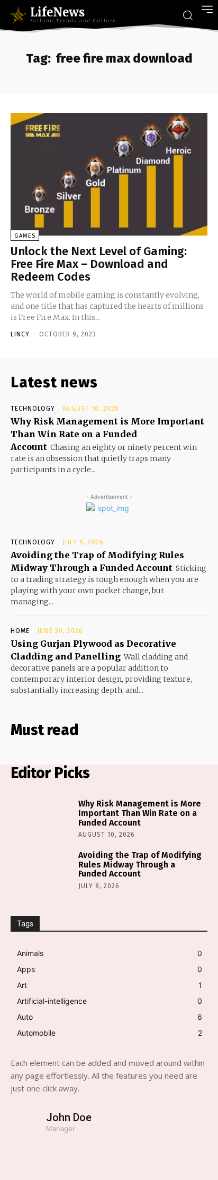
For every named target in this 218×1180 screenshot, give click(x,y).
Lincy (20, 334)
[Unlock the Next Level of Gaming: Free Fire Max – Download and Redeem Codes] (109, 174)
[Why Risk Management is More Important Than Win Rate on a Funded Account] (42, 817)
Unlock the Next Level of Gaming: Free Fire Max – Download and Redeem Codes (99, 264)
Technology (33, 408)
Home (20, 631)
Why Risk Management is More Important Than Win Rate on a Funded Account (107, 434)
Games (24, 235)
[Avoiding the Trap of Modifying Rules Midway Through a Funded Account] (42, 869)
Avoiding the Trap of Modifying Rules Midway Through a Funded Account (140, 864)
